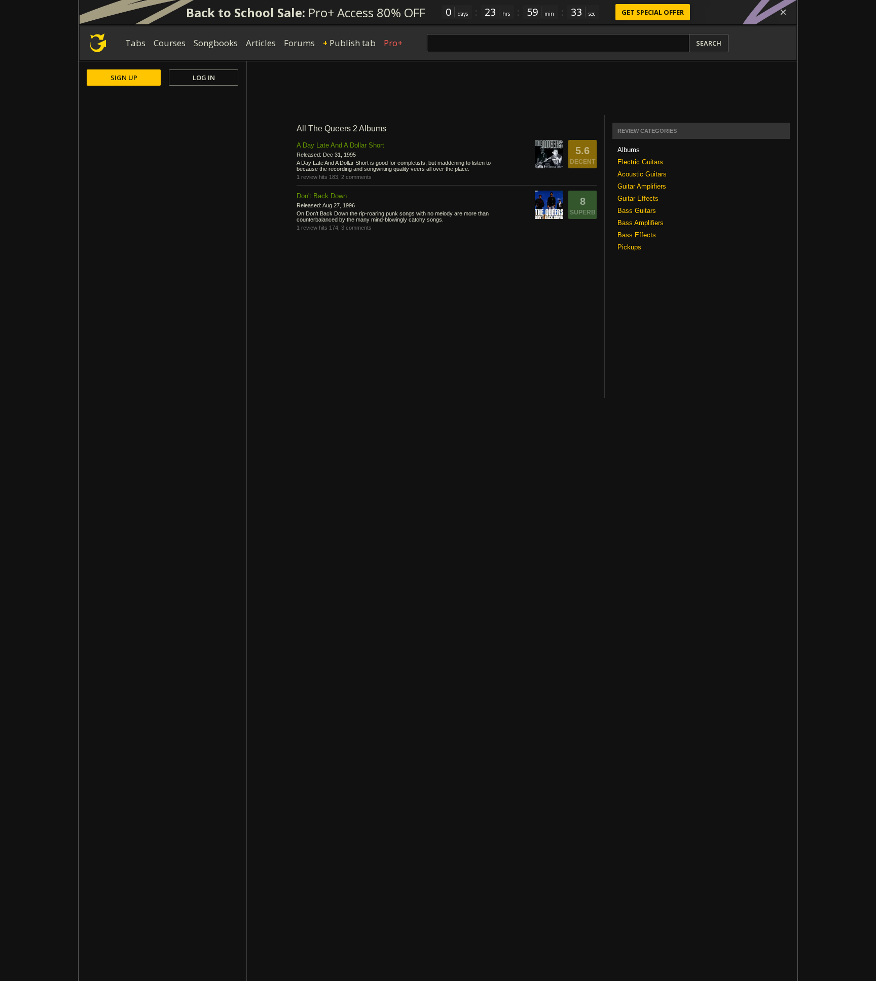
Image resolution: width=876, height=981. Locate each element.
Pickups (629, 247)
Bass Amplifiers (640, 223)
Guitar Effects (638, 198)
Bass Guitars (636, 210)
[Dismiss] (783, 12)
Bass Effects (636, 235)
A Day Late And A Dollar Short (340, 145)
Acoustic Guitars (642, 174)
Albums (628, 150)
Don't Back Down (322, 196)
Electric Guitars (640, 162)
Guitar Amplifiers (641, 186)
